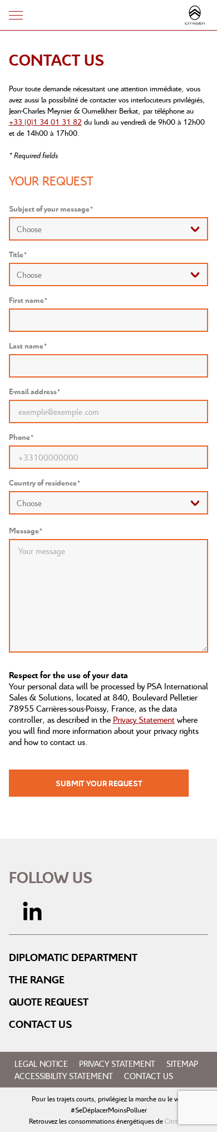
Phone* (21, 437)
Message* (26, 530)
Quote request (48, 1001)
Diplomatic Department (73, 957)
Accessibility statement (63, 1075)
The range (37, 979)
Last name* (28, 345)
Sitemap (182, 1063)
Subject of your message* (51, 208)
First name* (28, 300)
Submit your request (99, 782)
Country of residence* (45, 482)
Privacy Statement (144, 719)
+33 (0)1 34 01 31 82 (45, 121)
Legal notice (41, 1063)
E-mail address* (35, 391)
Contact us (40, 1024)
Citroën (175, 1121)
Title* (18, 254)
